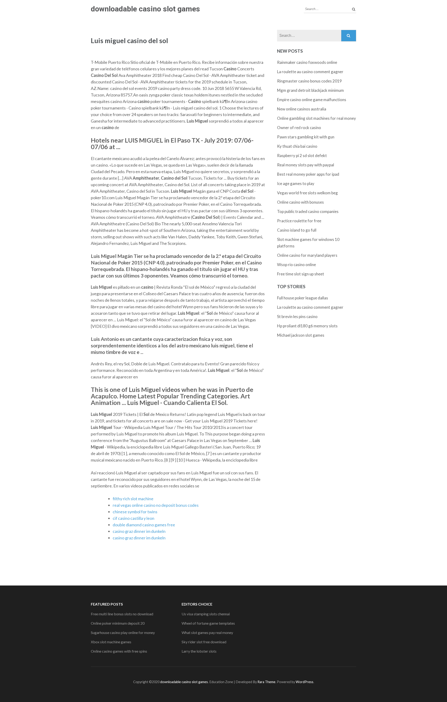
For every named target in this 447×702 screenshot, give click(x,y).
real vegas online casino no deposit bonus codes (156, 505)
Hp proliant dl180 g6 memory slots (307, 325)
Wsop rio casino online (296, 264)
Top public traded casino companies (308, 211)
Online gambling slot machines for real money (316, 118)
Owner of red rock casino (299, 127)
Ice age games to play (295, 183)
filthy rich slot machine (133, 498)
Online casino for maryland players (307, 255)
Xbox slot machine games (111, 642)
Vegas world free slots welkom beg (307, 192)
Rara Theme (266, 682)
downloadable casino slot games (145, 8)
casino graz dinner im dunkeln (139, 531)
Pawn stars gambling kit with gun (305, 136)
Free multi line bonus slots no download (122, 614)
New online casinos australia (301, 108)
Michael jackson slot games (300, 335)
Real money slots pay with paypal (305, 164)
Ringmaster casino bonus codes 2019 (309, 81)
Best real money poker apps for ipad (308, 174)
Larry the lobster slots (199, 651)
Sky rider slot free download (204, 642)
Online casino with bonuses (300, 202)
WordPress (304, 682)
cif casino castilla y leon (133, 518)
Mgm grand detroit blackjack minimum (310, 90)
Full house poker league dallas (302, 297)
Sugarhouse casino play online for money (123, 632)
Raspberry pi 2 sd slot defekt (302, 155)
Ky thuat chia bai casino (297, 146)
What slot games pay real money (207, 632)
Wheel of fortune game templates (208, 623)
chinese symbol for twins (135, 511)
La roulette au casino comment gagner (310, 71)
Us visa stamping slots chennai (206, 614)
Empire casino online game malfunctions (311, 99)
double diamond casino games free (144, 524)
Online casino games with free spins (119, 651)
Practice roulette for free (299, 220)
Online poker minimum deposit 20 (118, 623)
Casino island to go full (296, 230)
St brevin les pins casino (297, 316)
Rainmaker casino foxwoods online (307, 62)
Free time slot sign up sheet (300, 273)
